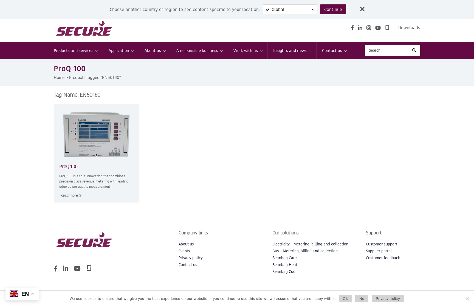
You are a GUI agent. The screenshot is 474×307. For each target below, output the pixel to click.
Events (184, 251)
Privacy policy (191, 258)
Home (59, 77)
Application (119, 50)
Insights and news (290, 50)
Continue (333, 9)
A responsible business (197, 50)
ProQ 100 (68, 166)
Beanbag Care (284, 258)
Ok (345, 298)
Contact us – (189, 265)
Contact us (332, 50)
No (362, 298)
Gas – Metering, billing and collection (305, 251)
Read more (69, 195)
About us (153, 50)
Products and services (73, 50)
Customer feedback (383, 258)
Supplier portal (379, 251)
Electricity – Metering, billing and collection (310, 244)
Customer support (381, 244)
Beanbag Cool (284, 272)
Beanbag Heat (284, 265)
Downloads (409, 27)
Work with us (245, 50)
